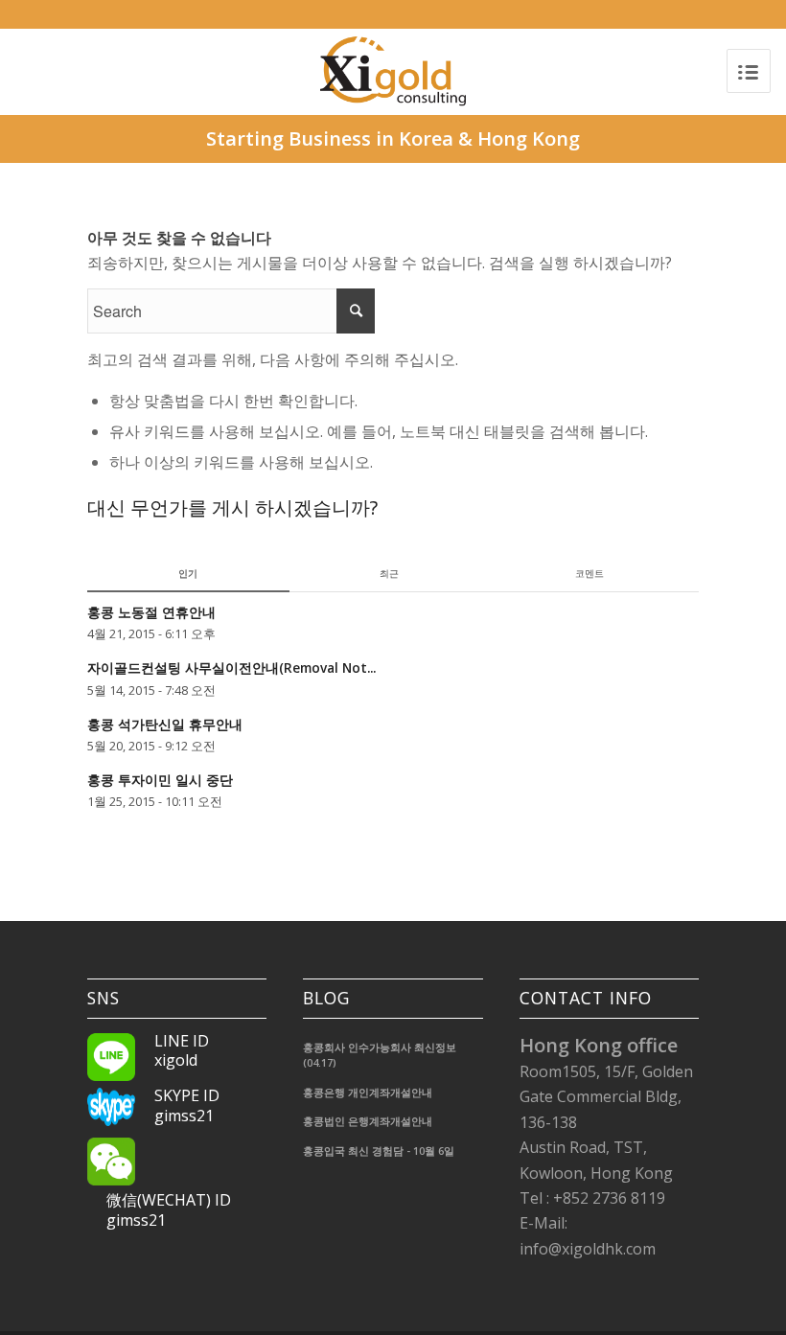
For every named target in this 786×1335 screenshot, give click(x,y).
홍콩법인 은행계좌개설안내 (367, 1121)
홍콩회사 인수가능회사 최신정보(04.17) (379, 1055)
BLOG (326, 998)
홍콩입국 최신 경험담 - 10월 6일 (378, 1150)
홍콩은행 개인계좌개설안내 (367, 1092)
